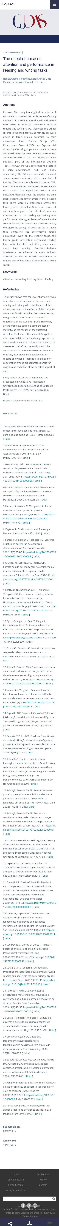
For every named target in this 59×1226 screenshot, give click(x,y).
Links (7, 438)
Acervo (43, 1179)
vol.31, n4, (15, 95)
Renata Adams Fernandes (16, 78)
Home (16, 1174)
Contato (43, 1184)
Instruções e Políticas (16, 1190)
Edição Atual (43, 1174)
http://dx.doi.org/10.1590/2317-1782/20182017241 (26, 92)
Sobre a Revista (16, 1179)
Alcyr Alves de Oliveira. (31, 82)
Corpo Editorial (15, 1184)
